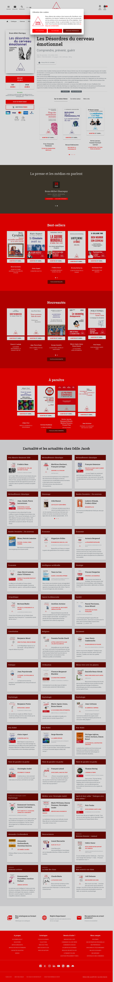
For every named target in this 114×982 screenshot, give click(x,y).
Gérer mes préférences (72, 30)
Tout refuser (55, 30)
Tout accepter (39, 30)
